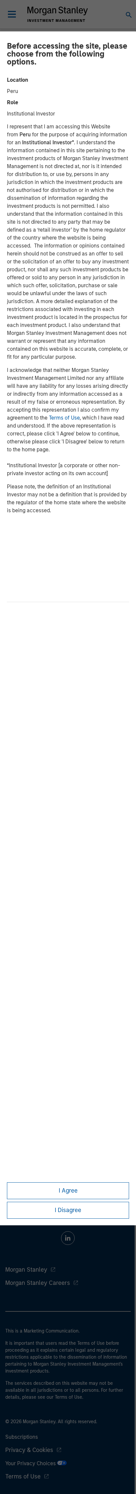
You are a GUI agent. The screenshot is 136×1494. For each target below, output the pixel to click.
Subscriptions (21, 1437)
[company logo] (57, 14)
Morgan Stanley (26, 1269)
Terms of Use (64, 418)
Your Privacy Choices (31, 1463)
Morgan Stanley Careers (37, 1283)
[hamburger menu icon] (12, 14)
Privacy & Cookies (29, 1450)
